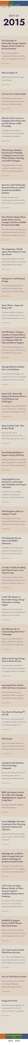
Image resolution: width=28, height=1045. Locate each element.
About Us (10, 1040)
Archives (17, 1040)
